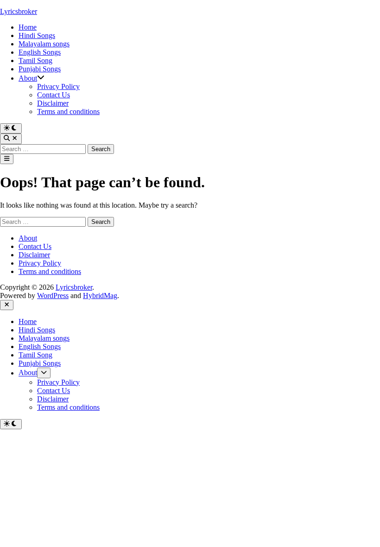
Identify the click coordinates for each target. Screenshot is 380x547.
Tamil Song (35, 60)
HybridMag (100, 295)
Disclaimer (53, 103)
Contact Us (53, 95)
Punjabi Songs (40, 69)
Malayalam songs (44, 44)
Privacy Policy (58, 86)
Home (28, 27)
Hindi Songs (37, 35)
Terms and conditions (68, 111)
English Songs (40, 52)
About (28, 78)
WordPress (53, 295)
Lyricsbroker (18, 11)
